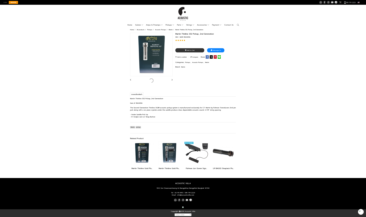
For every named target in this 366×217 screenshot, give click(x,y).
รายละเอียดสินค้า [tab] (136, 94)
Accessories (202, 25)
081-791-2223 (190, 193)
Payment (216, 25)
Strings (189, 25)
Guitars (138, 25)
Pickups (169, 25)
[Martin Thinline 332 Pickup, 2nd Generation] (151, 54)
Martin (207, 62)
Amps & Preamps (153, 25)
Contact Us (229, 25)
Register (13, 2)
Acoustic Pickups (198, 62)
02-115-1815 (179, 193)
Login (5, 2)
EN (360, 2)
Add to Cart (190, 50)
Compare (195, 57)
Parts (179, 25)
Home (129, 25)
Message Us (217, 50)
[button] (361, 212)
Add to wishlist (182, 57)
